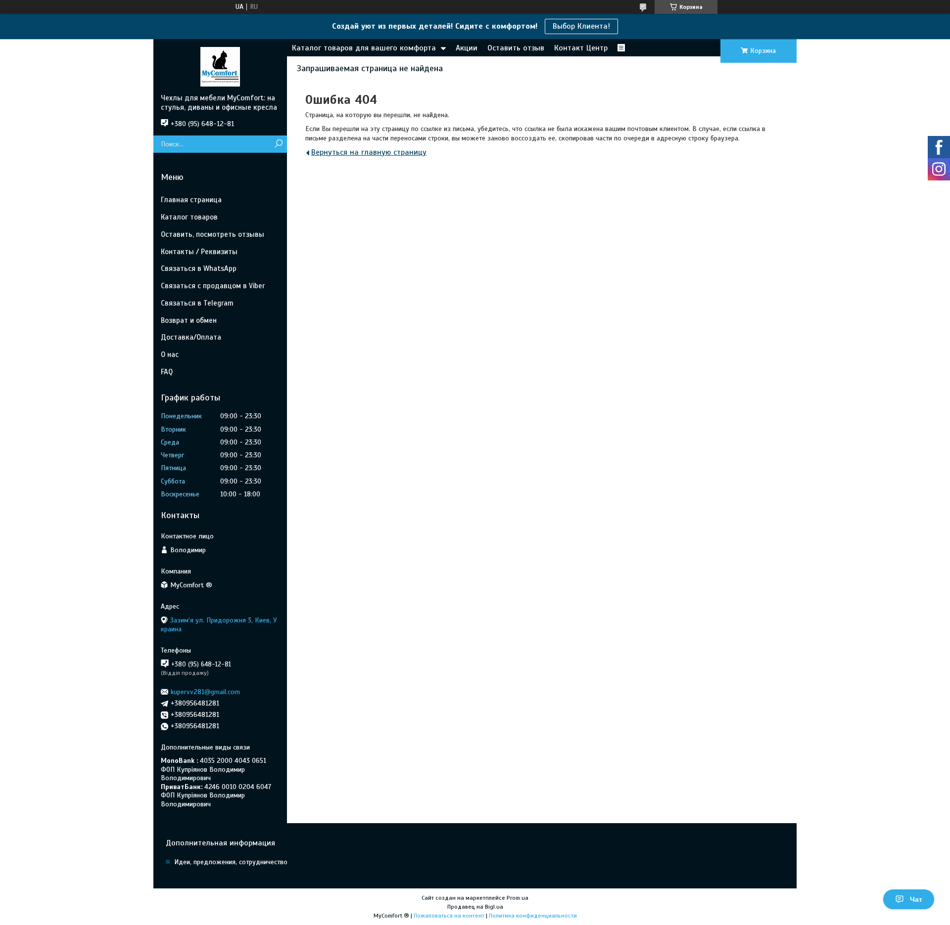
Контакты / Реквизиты (199, 251)
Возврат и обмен (189, 320)
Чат (916, 899)
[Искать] (278, 144)
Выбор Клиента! (581, 26)
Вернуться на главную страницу (369, 152)
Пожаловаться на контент (449, 915)
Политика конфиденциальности (533, 915)
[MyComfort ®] (220, 66)
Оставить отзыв (515, 48)
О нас (170, 354)
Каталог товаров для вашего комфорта (364, 48)
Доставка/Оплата (191, 337)
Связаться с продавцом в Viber (213, 285)
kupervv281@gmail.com (205, 692)
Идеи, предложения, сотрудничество (230, 862)
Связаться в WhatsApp (199, 268)
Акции (466, 48)
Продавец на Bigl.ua (475, 906)
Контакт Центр (581, 48)
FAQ (167, 371)
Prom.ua (517, 897)
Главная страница (191, 199)
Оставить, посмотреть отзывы (212, 234)
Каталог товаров (189, 217)
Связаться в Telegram (197, 303)
